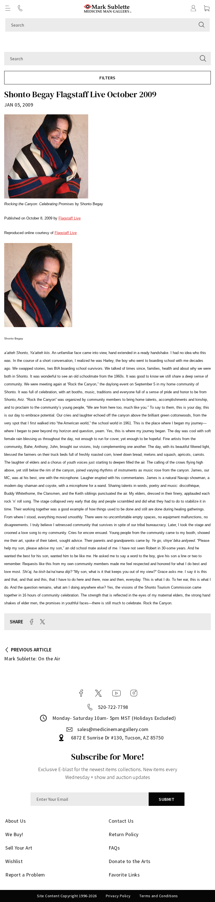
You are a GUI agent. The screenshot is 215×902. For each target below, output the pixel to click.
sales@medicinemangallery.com (113, 729)
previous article (31, 649)
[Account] (193, 8)
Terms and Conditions (158, 895)
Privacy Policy (118, 895)
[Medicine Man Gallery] (108, 8)
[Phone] (20, 8)
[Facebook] (81, 693)
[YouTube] (116, 693)
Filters (107, 77)
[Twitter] (98, 693)
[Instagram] (133, 693)
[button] (7, 8)
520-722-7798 (113, 707)
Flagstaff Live (70, 218)
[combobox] (99, 25)
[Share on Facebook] (31, 622)
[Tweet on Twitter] (42, 622)
